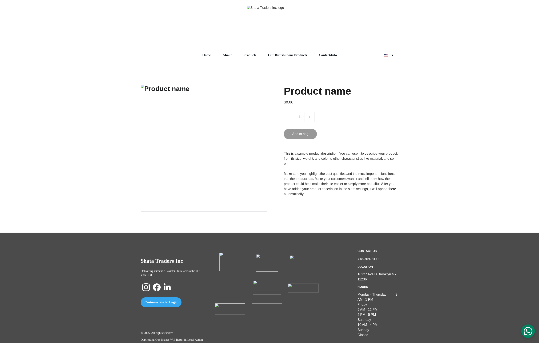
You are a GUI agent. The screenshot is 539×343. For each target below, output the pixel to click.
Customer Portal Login (160, 302)
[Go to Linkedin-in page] (167, 287)
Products (249, 55)
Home (206, 55)
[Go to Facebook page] (157, 287)
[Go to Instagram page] (146, 287)
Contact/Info (328, 55)
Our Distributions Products (287, 55)
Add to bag (300, 134)
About (227, 55)
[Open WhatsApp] (528, 331)
